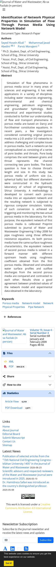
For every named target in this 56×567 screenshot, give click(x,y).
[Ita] (19, 549)
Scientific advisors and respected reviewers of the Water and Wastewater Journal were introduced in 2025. (27, 474)
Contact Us (8, 441)
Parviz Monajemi (27, 46)
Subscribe (45, 540)
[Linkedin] (12, 549)
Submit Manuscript (13, 437)
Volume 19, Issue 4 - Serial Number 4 (41, 331)
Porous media (10, 303)
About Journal (10, 430)
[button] (36, 557)
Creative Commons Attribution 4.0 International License (28, 508)
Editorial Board (11, 434)
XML (11, 361)
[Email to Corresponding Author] (12, 45)
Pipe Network (36, 307)
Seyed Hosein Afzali (12, 42)
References (14, 317)
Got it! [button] (9, 563)
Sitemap (7, 445)
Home (6, 426)
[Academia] (5, 549)
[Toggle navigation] (27, 9)
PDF (16, 366)
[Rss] (26, 549)
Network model (31, 303)
